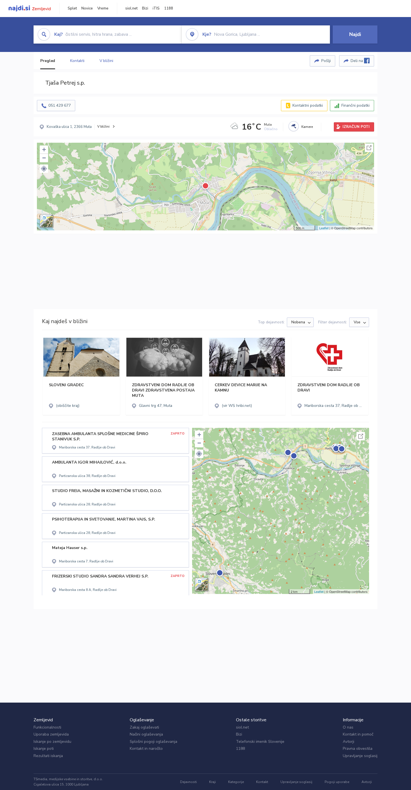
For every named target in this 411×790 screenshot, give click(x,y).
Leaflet (324, 228)
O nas (348, 727)
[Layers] (46, 221)
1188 (168, 8)
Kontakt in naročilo (146, 748)
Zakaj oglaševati (144, 727)
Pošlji (326, 60)
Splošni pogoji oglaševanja (153, 741)
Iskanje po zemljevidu (52, 741)
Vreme (102, 8)
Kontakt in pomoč (358, 734)
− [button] (44, 157)
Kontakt (262, 782)
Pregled (47, 60)
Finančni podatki (355, 105)
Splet (72, 8)
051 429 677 (59, 105)
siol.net (131, 8)
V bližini (106, 60)
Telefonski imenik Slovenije (260, 741)
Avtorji (348, 741)
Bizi (145, 8)
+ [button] (44, 149)
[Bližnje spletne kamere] (294, 126)
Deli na (357, 60)
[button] (44, 168)
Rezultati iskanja (48, 755)
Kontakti (77, 60)
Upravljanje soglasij (360, 755)
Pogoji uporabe (337, 782)
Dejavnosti (188, 782)
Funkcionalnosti (47, 727)
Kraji (212, 782)
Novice (87, 8)
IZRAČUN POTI (356, 126)
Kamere (307, 127)
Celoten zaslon (369, 148)
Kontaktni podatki (307, 105)
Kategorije (236, 782)
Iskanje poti (44, 748)
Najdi (355, 34)
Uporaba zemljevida (51, 734)
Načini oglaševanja (146, 734)
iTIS (156, 8)
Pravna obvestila (357, 748)
